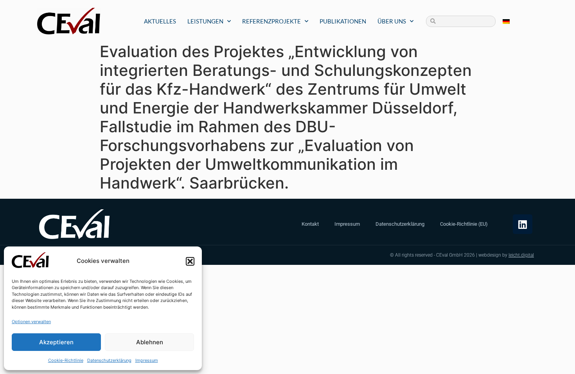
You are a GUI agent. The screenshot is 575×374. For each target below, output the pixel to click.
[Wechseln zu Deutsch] (506, 21)
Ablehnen (149, 342)
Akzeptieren (56, 342)
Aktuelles (160, 21)
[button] (190, 261)
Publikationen (343, 21)
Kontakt (310, 224)
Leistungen (205, 21)
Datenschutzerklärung (109, 360)
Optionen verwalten (31, 321)
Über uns (391, 21)
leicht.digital (521, 255)
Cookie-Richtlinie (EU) (464, 224)
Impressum (146, 360)
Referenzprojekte (271, 21)
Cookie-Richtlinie (65, 360)
